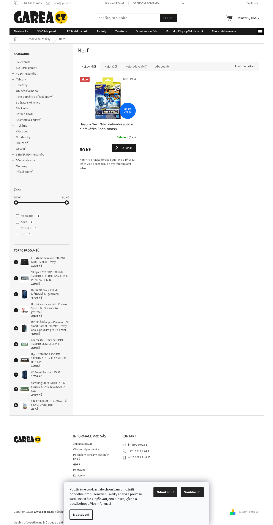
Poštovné (79, 470)
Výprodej (22, 131)
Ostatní (20, 149)
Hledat (168, 18)
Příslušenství (24, 172)
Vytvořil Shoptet (248, 512)
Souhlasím (192, 492)
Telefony (22, 85)
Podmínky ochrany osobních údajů (91, 457)
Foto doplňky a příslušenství (34, 97)
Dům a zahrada (25, 160)
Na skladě (30, 216)
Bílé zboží (22, 143)
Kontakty (79, 475)
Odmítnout (165, 492)
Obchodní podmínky (146, 3)
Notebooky (23, 137)
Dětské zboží (24, 114)
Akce (26, 222)
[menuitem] (21, 31)
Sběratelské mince (28, 103)
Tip (25, 234)
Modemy (21, 166)
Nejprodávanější (136, 66)
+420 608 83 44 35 (139, 451)
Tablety (21, 79)
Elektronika (23, 62)
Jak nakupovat (114, 3)
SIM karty (22, 108)
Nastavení (81, 514)
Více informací (100, 503)
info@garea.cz (137, 445)
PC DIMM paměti (26, 74)
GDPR (76, 464)
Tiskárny (21, 126)
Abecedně (162, 66)
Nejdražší (111, 66)
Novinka (28, 228)
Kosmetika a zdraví (28, 120)
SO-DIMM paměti (26, 68)
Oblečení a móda (27, 91)
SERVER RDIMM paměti (30, 154)
